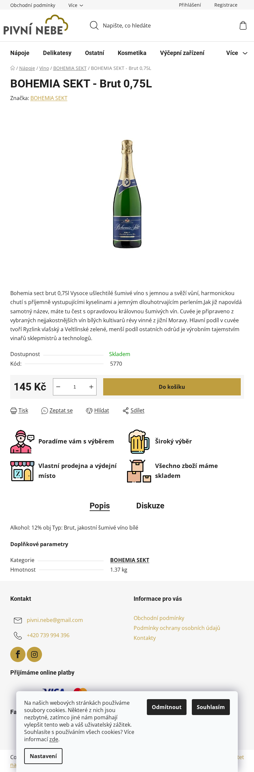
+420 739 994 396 (48, 635)
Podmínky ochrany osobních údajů (177, 628)
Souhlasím (211, 707)
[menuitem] (20, 53)
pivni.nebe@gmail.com (55, 620)
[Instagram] (34, 654)
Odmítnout (167, 707)
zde (53, 739)
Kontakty (145, 638)
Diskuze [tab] (150, 505)
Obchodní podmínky (32, 5)
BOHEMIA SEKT (48, 98)
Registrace (225, 5)
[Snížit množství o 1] (58, 387)
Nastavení (43, 756)
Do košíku (172, 386)
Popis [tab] (100, 505)
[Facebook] (17, 654)
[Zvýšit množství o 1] (91, 387)
